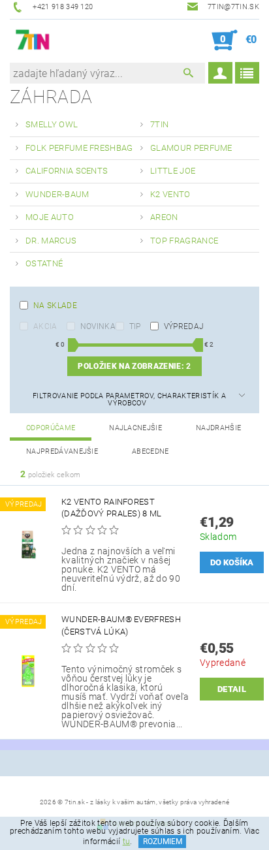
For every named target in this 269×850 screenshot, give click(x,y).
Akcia (45, 326)
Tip (135, 326)
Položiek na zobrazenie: (134, 366)
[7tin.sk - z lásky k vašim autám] (33, 40)
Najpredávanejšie (62, 451)
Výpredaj (184, 326)
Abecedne (150, 451)
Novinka (98, 326)
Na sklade (55, 305)
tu (127, 841)
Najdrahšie (218, 428)
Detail (231, 689)
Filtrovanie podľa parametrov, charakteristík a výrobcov (129, 399)
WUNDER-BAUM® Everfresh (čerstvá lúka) (121, 625)
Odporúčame (50, 428)
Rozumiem (162, 841)
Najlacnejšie (135, 428)
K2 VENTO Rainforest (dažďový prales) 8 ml (111, 507)
